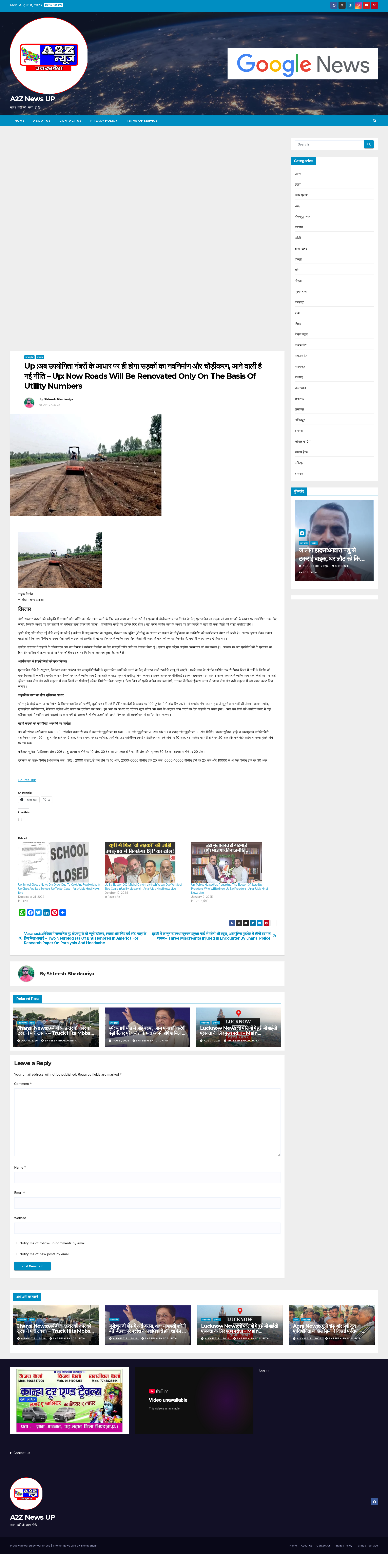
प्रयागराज (301, 291)
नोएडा (298, 281)
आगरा (298, 174)
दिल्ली (298, 259)
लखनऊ (40, 357)
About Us (42, 120)
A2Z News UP (32, 99)
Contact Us (70, 120)
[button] (374, 121)
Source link (27, 780)
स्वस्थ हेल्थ (302, 452)
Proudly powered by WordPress (30, 1545)
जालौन (299, 227)
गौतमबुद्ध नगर (303, 216)
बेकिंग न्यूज (301, 334)
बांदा (297, 313)
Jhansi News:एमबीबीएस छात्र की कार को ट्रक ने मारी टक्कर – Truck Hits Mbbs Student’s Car (54, 1033)
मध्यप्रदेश (300, 345)
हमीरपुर (299, 463)
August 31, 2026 (34, 1338)
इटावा (298, 184)
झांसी (32, 1022)
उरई (297, 206)
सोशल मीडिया (303, 441)
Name (20, 1167)
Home (19, 120)
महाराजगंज (301, 356)
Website (20, 1218)
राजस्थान (300, 388)
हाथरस (299, 474)
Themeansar (89, 1545)
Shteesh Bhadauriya (58, 399)
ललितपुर (300, 420)
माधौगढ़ (299, 377)
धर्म (296, 270)
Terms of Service (141, 120)
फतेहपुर (299, 302)
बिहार (298, 324)
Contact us (22, 1453)
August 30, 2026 (316, 566)
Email (19, 1193)
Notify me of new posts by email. (44, 1254)
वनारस (299, 431)
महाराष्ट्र (300, 366)
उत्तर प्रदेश (29, 357)
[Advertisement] (147, 168)
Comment (23, 1084)
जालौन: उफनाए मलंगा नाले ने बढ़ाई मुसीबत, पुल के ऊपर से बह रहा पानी (332, 558)
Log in (264, 1370)
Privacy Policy (103, 120)
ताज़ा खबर (301, 249)
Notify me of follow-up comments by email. (52, 1243)
